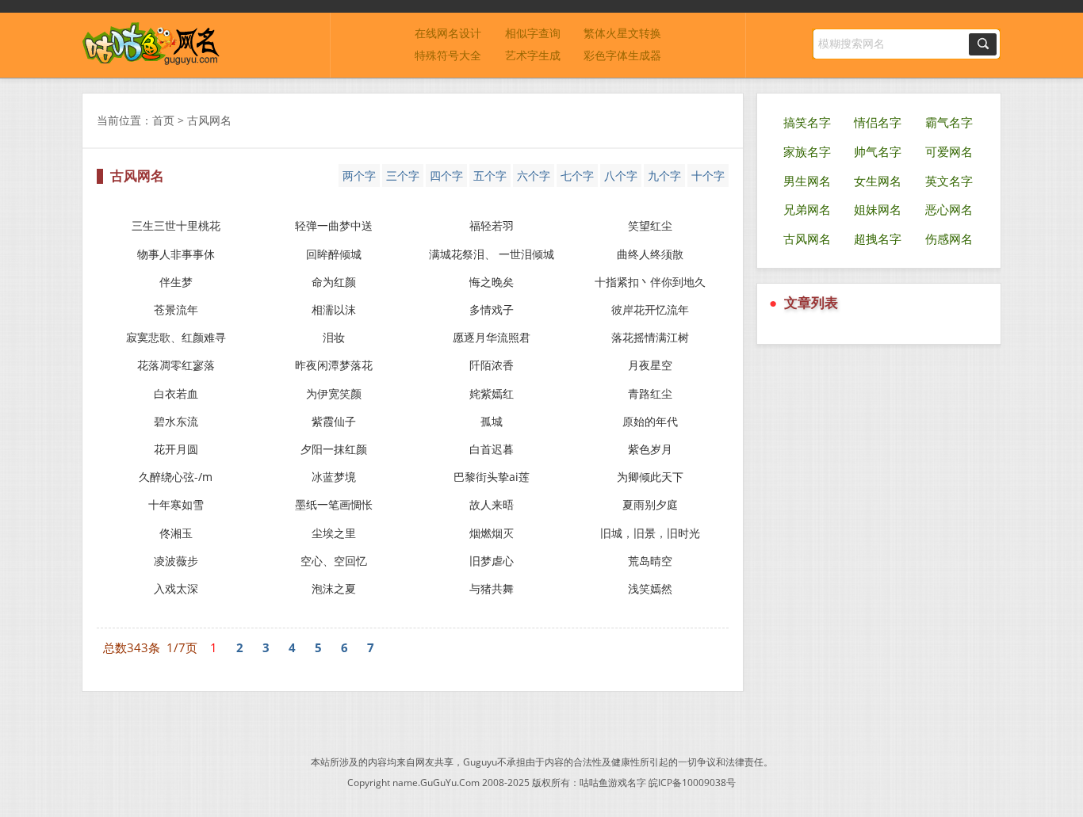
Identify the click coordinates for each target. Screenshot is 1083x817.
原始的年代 (650, 421)
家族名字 (807, 151)
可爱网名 (949, 151)
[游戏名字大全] (151, 61)
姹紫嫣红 (491, 393)
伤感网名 (949, 238)
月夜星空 (650, 364)
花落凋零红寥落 (176, 364)
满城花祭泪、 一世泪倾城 (491, 254)
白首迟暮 (491, 448)
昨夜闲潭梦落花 (334, 364)
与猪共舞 (491, 588)
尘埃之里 (334, 532)
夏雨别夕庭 (650, 504)
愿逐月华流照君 (491, 337)
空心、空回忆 (333, 560)
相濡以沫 (334, 309)
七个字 (577, 175)
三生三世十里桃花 (176, 225)
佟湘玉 (176, 532)
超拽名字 (877, 238)
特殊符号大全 (448, 55)
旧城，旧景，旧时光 (650, 532)
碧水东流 (176, 421)
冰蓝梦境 (334, 476)
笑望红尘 (650, 225)
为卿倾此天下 (650, 476)
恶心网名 (949, 209)
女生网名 (877, 181)
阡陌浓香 (491, 364)
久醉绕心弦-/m (175, 476)
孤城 (491, 421)
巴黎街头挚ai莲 (491, 476)
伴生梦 (176, 281)
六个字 (533, 175)
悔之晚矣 (491, 281)
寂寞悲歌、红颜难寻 (176, 337)
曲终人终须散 (650, 254)
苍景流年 (176, 309)
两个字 (359, 175)
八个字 (620, 175)
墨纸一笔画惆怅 (334, 504)
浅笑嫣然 (650, 588)
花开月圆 (176, 448)
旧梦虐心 (491, 560)
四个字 (446, 175)
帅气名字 (877, 151)
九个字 (664, 175)
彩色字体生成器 (622, 55)
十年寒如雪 (176, 504)
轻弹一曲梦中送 (334, 225)
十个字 (708, 175)
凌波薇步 (176, 560)
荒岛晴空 (650, 560)
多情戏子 (491, 309)
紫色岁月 (650, 448)
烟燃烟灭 (491, 532)
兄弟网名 (807, 209)
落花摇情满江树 (650, 337)
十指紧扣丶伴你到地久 (650, 281)
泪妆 (334, 337)
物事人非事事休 (176, 254)
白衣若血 (176, 393)
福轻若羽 (491, 225)
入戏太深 (176, 588)
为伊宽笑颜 (334, 393)
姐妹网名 (877, 209)
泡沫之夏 (334, 588)
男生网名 (807, 181)
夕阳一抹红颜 (333, 448)
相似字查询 (533, 32)
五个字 (490, 175)
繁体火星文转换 (622, 32)
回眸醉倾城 (334, 254)
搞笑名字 (807, 122)
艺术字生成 (533, 55)
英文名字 (949, 181)
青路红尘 (650, 393)
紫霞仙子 (334, 421)
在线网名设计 (448, 32)
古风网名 (807, 238)
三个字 (402, 175)
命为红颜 (334, 281)
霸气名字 (949, 122)
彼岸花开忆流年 (650, 309)
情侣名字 (877, 122)
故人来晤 (491, 504)
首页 (163, 120)
